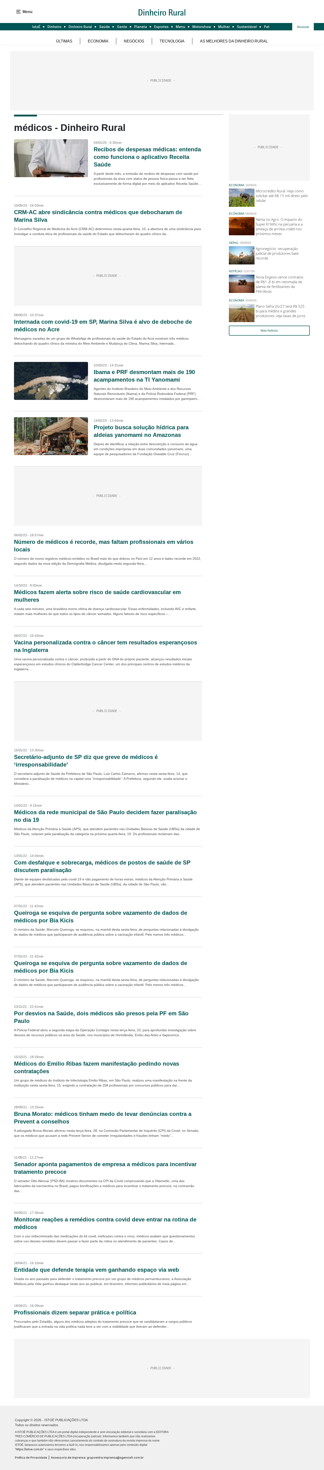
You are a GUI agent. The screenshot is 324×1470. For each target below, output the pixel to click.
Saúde (104, 27)
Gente (122, 27)
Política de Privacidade (31, 1457)
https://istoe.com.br (29, 1449)
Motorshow (201, 27)
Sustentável (247, 27)
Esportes (161, 27)
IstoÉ (36, 27)
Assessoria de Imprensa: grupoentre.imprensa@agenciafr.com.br (97, 1457)
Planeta (140, 27)
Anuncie (303, 27)
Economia (98, 41)
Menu (180, 27)
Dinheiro (54, 27)
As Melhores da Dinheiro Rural (234, 41)
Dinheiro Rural (80, 27)
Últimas (64, 41)
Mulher (224, 27)
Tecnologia (172, 41)
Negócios (134, 41)
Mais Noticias (269, 330)
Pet (266, 27)
